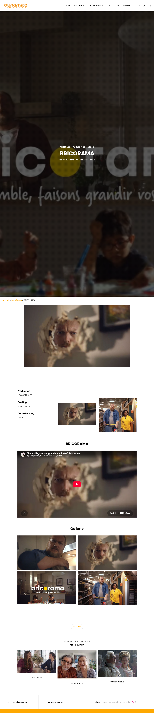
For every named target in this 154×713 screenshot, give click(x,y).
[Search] (137, 5)
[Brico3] (47, 553)
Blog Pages (16, 300)
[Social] (143, 5)
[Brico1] (107, 588)
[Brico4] (47, 587)
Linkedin (126, 702)
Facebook (113, 702)
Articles (65, 147)
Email (105, 702)
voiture (77, 626)
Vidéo (91, 147)
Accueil (5, 300)
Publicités (79, 147)
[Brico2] (107, 553)
